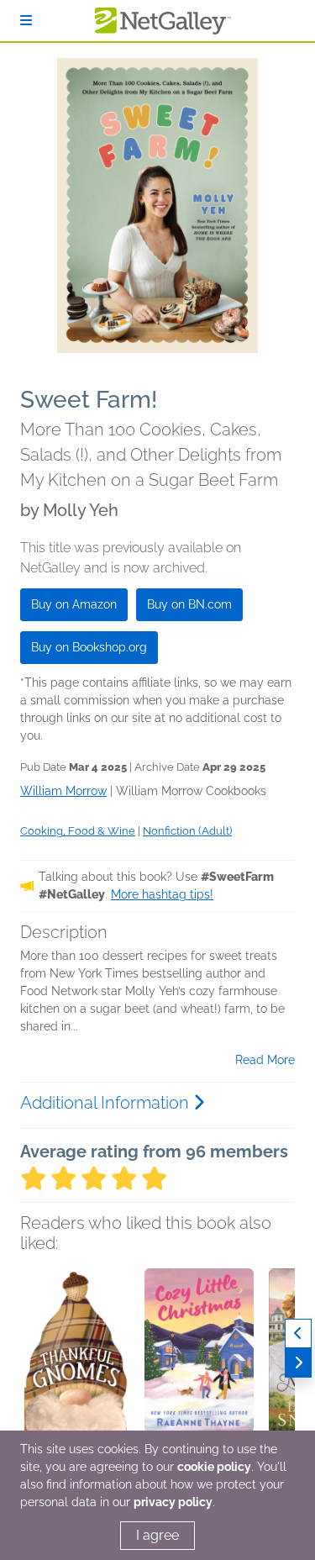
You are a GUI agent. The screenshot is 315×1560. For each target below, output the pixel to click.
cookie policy (214, 1466)
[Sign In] (26, 20)
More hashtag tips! (162, 894)
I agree (157, 1535)
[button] (74, 1356)
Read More (265, 1060)
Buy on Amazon (74, 604)
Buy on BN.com (189, 604)
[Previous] (298, 1333)
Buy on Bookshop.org (89, 647)
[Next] (298, 1363)
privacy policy (173, 1502)
